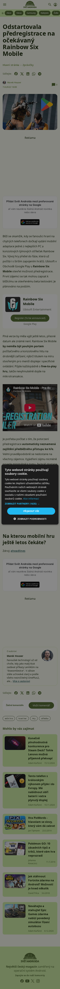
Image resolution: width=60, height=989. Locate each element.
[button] (30, 503)
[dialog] (30, 494)
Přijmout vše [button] (31, 511)
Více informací (31, 498)
